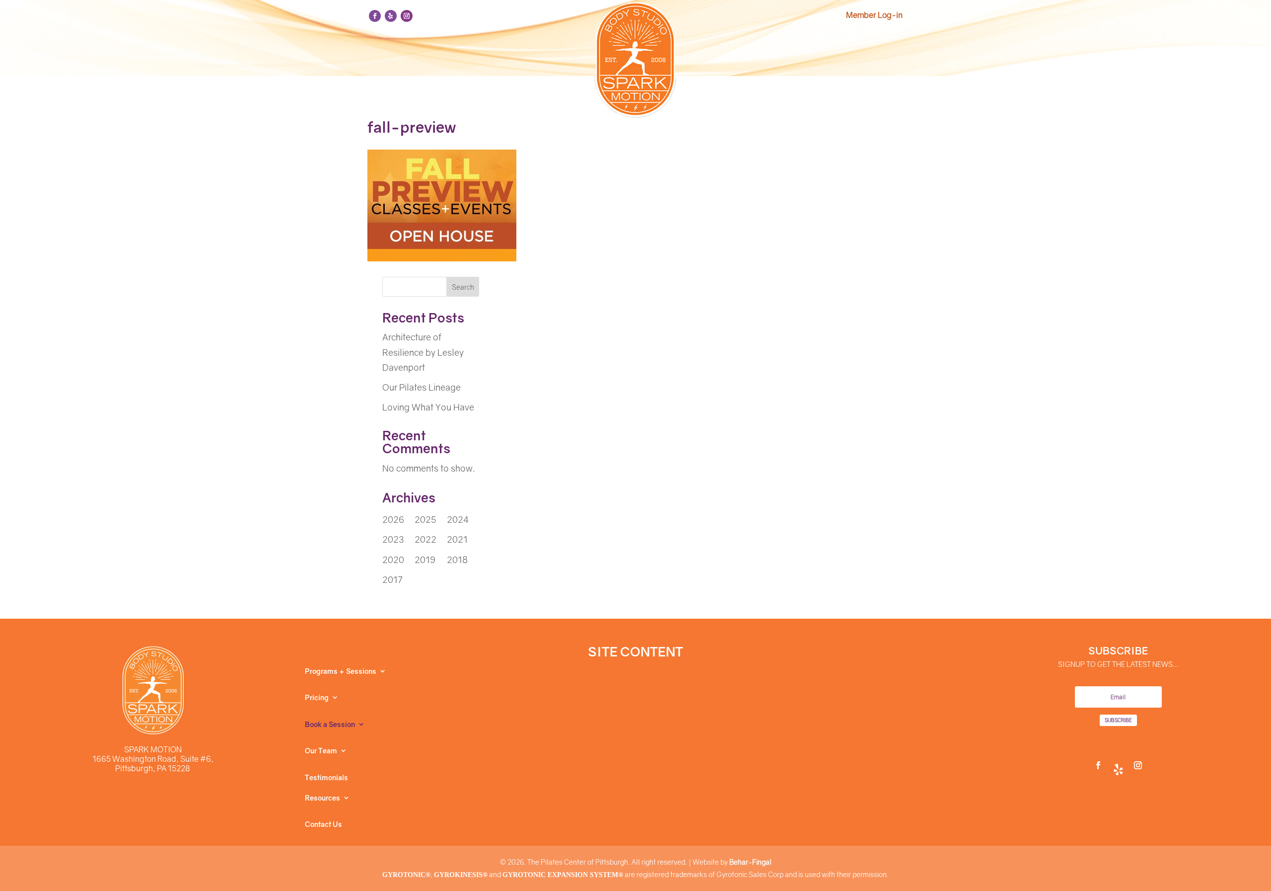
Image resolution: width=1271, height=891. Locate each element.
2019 (425, 559)
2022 (425, 539)
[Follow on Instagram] (407, 16)
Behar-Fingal (750, 862)
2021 (457, 539)
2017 (392, 579)
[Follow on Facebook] (375, 16)
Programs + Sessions (340, 671)
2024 (458, 519)
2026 (393, 519)
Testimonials (326, 778)
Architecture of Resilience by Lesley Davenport (423, 352)
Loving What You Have (428, 407)
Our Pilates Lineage (421, 387)
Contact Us (323, 824)
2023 (393, 539)
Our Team (321, 751)
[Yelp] (1118, 765)
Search (463, 287)
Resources (322, 798)
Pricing (317, 698)
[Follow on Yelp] (391, 16)
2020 (393, 559)
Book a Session (330, 725)
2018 (457, 559)
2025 (425, 519)
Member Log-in (874, 15)
